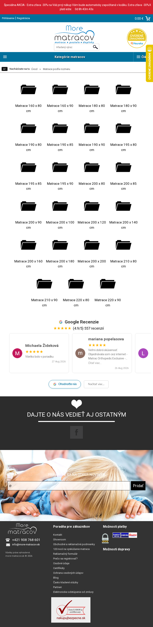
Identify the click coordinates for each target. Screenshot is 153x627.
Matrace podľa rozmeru (56, 69)
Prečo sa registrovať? (65, 558)
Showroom (59, 539)
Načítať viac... (96, 384)
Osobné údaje (61, 563)
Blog (56, 577)
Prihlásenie (8, 18)
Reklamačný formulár (65, 553)
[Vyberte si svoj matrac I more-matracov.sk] (76, 37)
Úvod (34, 69)
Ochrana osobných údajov (68, 572)
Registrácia (23, 18)
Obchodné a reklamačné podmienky (74, 544)
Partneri (57, 587)
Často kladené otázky (65, 582)
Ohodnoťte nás (67, 384)
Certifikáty (59, 568)
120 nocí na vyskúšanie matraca (71, 549)
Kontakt (57, 534)
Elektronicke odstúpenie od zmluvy (73, 591)
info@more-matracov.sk (26, 544)
